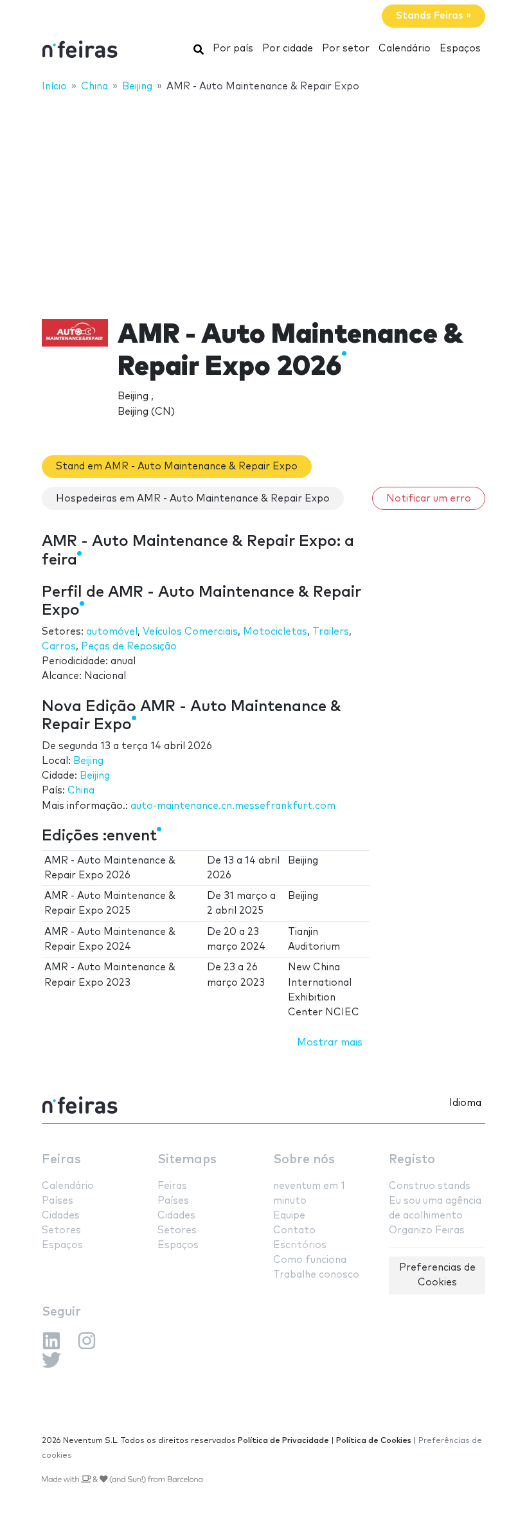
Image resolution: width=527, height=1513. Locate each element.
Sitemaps (187, 1160)
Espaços (460, 48)
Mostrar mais (329, 1042)
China (80, 790)
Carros (59, 646)
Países (57, 1201)
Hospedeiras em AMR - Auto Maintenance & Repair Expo (193, 498)
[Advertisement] (263, 197)
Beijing (88, 761)
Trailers (330, 632)
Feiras (61, 1160)
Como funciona (309, 1260)
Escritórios (299, 1245)
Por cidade (287, 48)
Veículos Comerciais (190, 632)
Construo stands (429, 1186)
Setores (61, 1230)
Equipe (289, 1215)
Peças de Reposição (129, 646)
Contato (294, 1230)
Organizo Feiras (427, 1230)
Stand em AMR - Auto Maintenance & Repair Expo (177, 466)
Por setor (346, 48)
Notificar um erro (428, 498)
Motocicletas (275, 632)
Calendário (405, 48)
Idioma (465, 1103)
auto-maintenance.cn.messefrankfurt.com (232, 806)
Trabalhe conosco (316, 1275)
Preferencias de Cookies (437, 1275)
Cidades (61, 1215)
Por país (233, 48)
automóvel (112, 632)
